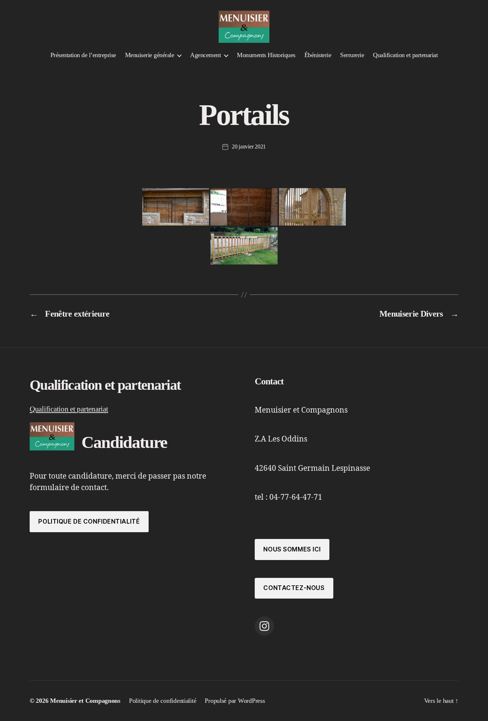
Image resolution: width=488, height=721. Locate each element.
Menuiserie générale (149, 55)
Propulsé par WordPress (235, 700)
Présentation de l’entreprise (83, 55)
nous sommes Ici (292, 549)
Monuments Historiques (266, 55)
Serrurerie (352, 55)
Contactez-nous (293, 587)
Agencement (205, 55)
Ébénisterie (318, 55)
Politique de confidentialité (89, 521)
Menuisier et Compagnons (85, 700)
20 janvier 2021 (249, 146)
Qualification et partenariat (405, 55)
